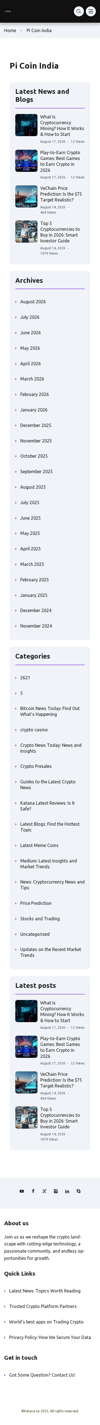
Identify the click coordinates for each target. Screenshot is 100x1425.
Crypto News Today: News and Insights (51, 748)
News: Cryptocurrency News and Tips (52, 884)
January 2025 (34, 595)
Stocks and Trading (40, 918)
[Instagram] (56, 1191)
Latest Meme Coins (39, 845)
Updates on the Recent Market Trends (50, 952)
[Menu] (91, 11)
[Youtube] (22, 1191)
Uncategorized (35, 934)
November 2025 (36, 440)
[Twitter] (44, 1191)
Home (10, 30)
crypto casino (34, 729)
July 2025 (29, 502)
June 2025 (30, 517)
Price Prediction (36, 903)
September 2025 (36, 471)
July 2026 (29, 317)
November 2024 (36, 625)
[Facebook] (33, 1191)
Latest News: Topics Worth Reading (45, 1290)
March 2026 (32, 378)
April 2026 (30, 363)
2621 (25, 677)
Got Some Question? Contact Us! (42, 1374)
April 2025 (30, 548)
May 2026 (30, 348)
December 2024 (35, 610)
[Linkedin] (67, 1191)
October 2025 (34, 456)
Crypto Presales (36, 766)
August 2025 (33, 486)
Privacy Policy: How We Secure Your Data (50, 1337)
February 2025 (34, 579)
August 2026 (33, 301)
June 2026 (30, 332)
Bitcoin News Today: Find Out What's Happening (50, 711)
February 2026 (34, 394)
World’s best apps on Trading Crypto (46, 1321)
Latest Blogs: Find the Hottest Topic (50, 827)
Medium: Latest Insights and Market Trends (48, 863)
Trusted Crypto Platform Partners (43, 1306)
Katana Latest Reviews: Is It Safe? (47, 805)
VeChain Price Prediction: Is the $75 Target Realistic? (61, 194)
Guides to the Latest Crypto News (48, 784)
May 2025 (30, 533)
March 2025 (32, 564)
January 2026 (34, 409)
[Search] (79, 11)
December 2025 (35, 425)
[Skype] (79, 1191)
